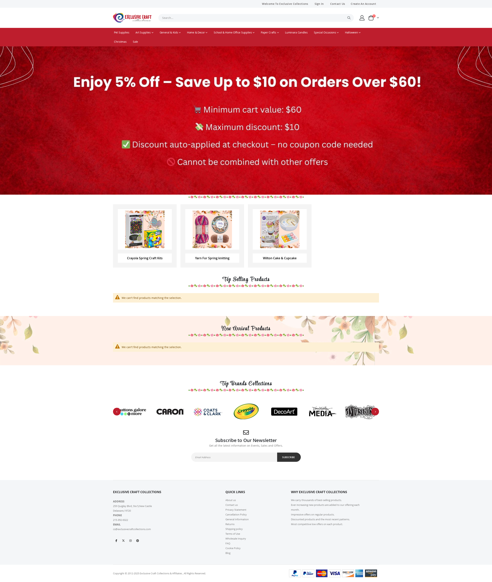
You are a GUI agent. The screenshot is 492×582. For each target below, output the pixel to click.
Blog (227, 553)
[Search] (349, 18)
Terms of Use (232, 533)
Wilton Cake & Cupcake (280, 258)
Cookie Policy (233, 548)
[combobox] (256, 18)
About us (230, 500)
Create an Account (363, 4)
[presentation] (117, 411)
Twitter (123, 540)
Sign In (319, 4)
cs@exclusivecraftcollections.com (132, 529)
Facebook (116, 540)
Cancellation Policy (236, 514)
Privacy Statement (235, 509)
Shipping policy (234, 529)
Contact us (231, 505)
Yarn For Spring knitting (212, 258)
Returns (229, 524)
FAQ (227, 543)
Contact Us (337, 4)
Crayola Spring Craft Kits (145, 258)
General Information (237, 519)
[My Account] (362, 17)
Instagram (130, 540)
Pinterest (137, 540)
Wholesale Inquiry (235, 538)
